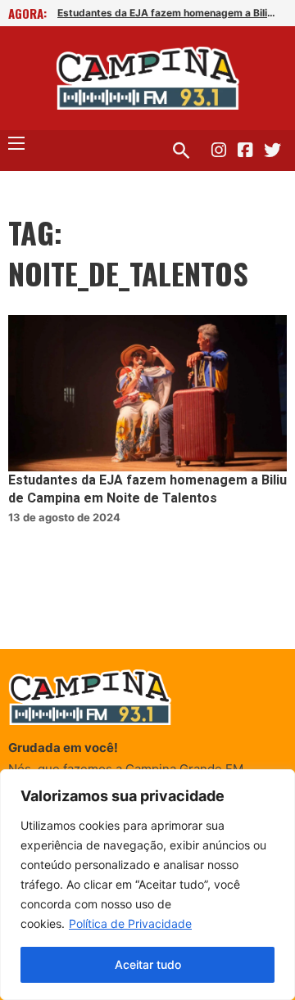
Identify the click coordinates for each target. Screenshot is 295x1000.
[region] (147, 884)
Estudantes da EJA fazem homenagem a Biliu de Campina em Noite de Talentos (167, 13)
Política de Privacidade (130, 923)
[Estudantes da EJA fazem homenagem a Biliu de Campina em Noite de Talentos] (147, 393)
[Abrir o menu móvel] (16, 143)
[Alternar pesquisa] (181, 150)
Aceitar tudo (148, 964)
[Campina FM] (148, 78)
